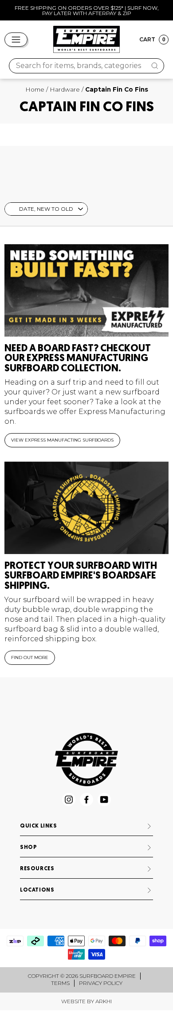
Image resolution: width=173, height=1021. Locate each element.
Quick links (38, 826)
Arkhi (103, 1001)
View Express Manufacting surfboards (62, 440)
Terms (60, 983)
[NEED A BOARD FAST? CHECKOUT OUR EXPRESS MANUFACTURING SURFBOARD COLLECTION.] (86, 290)
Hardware (65, 89)
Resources (37, 869)
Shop (28, 847)
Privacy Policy (100, 983)
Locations (37, 890)
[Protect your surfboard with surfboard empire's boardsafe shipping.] (86, 508)
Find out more (29, 657)
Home (34, 89)
